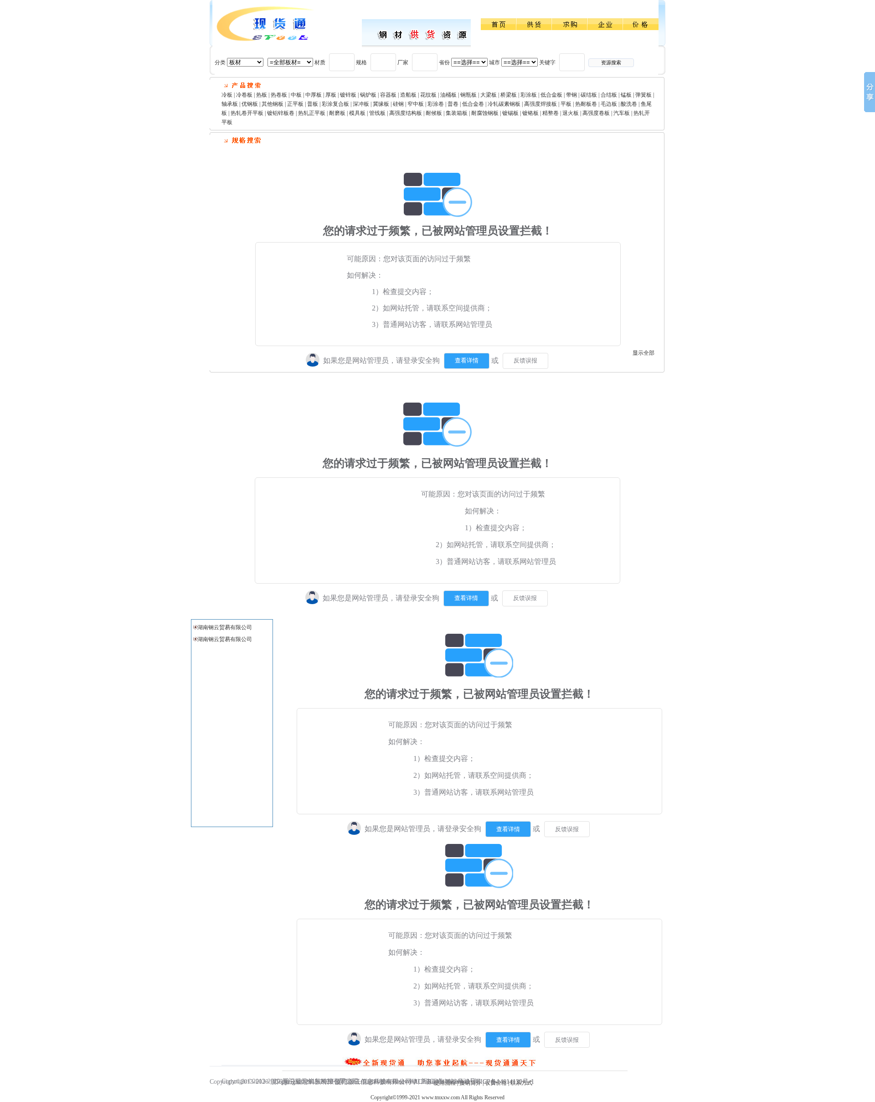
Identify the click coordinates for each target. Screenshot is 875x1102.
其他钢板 (272, 104)
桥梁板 (508, 95)
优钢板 (250, 104)
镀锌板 (348, 95)
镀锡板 (510, 113)
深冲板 (361, 104)
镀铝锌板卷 (280, 113)
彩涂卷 (435, 104)
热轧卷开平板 (247, 113)
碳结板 (589, 95)
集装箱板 (457, 113)
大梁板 (488, 95)
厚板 (330, 95)
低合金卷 (473, 104)
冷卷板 (244, 95)
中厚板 (313, 95)
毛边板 (609, 104)
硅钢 (398, 104)
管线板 (377, 113)
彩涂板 (528, 95)
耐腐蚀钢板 (485, 113)
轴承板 (229, 104)
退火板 (570, 113)
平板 (566, 104)
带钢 (571, 95)
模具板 (357, 113)
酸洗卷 (629, 104)
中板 (296, 95)
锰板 (626, 95)
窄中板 (415, 104)
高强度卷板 (596, 113)
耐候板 (434, 113)
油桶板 (448, 95)
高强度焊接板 (540, 104)
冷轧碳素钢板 (504, 104)
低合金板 (551, 95)
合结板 (609, 95)
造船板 (408, 95)
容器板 (388, 95)
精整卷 (550, 113)
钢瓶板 (468, 95)
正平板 (295, 104)
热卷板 (279, 95)
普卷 (453, 104)
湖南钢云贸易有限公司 (224, 627)
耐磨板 (337, 113)
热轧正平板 (311, 113)
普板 (312, 104)
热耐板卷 (586, 104)
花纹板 (428, 95)
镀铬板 (530, 113)
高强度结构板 (405, 113)
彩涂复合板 (335, 104)
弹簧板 (643, 95)
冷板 (226, 95)
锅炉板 (368, 95)
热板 (261, 95)
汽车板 (621, 113)
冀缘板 (381, 104)
